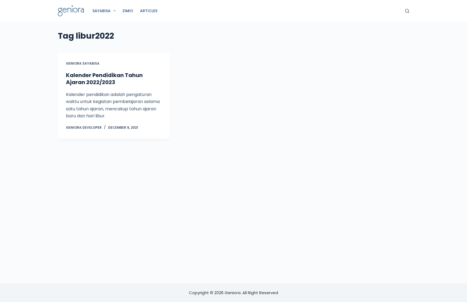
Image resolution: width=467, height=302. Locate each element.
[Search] (407, 11)
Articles (148, 11)
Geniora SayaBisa (82, 63)
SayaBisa (101, 11)
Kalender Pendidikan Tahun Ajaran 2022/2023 (104, 78)
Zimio (127, 11)
